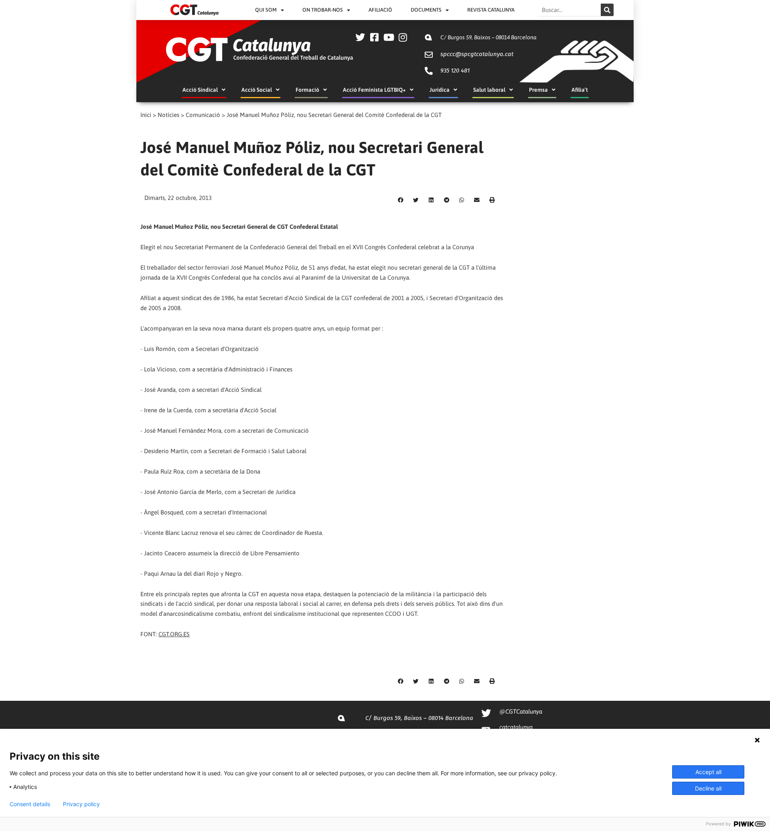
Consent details (30, 804)
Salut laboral (489, 90)
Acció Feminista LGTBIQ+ (374, 90)
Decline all (708, 788)
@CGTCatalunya (520, 711)
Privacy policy (81, 804)
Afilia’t (579, 90)
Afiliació (380, 10)
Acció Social (256, 90)
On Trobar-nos (322, 10)
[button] (400, 200)
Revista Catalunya (491, 10)
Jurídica (440, 90)
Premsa (538, 90)
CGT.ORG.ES (174, 634)
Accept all (708, 771)
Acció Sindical (200, 90)
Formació (307, 90)
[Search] (607, 10)
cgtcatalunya (516, 727)
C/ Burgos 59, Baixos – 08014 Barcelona (488, 37)
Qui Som (266, 10)
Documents (426, 10)
